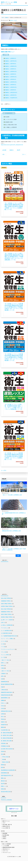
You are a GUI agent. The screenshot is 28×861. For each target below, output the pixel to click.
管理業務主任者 (4, 746)
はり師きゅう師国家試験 (6, 625)
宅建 (2, 687)
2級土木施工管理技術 (6, 609)
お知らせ (3, 622)
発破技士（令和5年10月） (11, 71)
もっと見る (3, 470)
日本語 (2, 708)
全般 (2, 678)
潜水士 (2, 716)
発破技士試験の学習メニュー (8, 51)
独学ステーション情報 (9, 2)
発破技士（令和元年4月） (11, 95)
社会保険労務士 (4, 730)
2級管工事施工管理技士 (6, 614)
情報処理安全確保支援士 (6, 692)
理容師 (2, 719)
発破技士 (12, 20)
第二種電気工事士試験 (6, 740)
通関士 (2, 778)
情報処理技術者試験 (5, 695)
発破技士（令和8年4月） (11, 58)
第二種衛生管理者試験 (6, 738)
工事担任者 (3, 689)
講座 (2, 767)
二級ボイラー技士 (5, 670)
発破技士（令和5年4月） (11, 74)
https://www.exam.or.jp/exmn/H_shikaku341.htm (12, 144)
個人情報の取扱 (6, 835)
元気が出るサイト (6, 849)
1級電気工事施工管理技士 (7, 606)
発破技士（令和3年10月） (11, 82)
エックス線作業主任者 (6, 630)
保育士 (2, 676)
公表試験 (4, 150)
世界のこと (3, 662)
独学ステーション (6, 821)
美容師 (2, 751)
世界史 (2, 665)
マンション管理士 (5, 654)
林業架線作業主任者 (5, 711)
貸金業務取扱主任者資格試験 (8, 770)
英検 (3, 759)
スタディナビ (5, 850)
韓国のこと (3, 786)
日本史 (2, 705)
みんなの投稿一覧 (6, 827)
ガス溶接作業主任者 (5, 633)
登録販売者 (3, 724)
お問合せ (4, 838)
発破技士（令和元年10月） (11, 92)
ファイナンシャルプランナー (8, 649)
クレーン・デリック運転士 (7, 638)
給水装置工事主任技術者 (6, 748)
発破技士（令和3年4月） (11, 84)
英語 (2, 754)
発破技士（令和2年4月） (11, 89)
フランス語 (3, 652)
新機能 (2, 700)
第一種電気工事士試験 (6, 735)
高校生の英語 (5, 762)
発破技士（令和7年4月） (11, 63)
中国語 (2, 668)
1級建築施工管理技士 (6, 600)
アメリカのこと (4, 627)
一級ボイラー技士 (5, 660)
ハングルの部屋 (6, 845)
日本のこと (3, 703)
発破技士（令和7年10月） (11, 61)
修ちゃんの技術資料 (7, 843)
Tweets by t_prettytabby (6, 799)
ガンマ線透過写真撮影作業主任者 (9, 635)
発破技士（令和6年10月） (11, 66)
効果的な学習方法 (6, 826)
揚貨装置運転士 (4, 697)
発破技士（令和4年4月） (11, 79)
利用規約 (4, 836)
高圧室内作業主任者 (5, 791)
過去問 (15, 20)
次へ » (23, 154)
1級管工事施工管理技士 (6, 603)
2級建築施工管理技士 (6, 611)
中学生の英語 (5, 756)
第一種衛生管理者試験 (6, 732)
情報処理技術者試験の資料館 (8, 847)
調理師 (2, 764)
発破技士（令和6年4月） (11, 68)
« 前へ (3, 154)
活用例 (2, 713)
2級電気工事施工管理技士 (7, 617)
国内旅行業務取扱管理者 (6, 684)
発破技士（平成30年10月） (11, 97)
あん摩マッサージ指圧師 (6, 619)
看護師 (2, 727)
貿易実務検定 (4, 772)
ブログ (4, 822)
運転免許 (3, 780)
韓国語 (2, 789)
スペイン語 (3, 641)
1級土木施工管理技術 (6, 598)
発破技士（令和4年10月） (11, 76)
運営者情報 (5, 833)
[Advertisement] (14, 577)
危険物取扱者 (4, 681)
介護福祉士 (3, 673)
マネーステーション (7, 852)
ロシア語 (3, 657)
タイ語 (2, 644)
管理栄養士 (3, 743)
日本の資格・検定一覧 (7, 824)
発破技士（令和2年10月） (11, 87)
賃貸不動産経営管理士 (6, 775)
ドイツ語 (3, 646)
